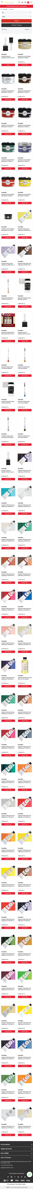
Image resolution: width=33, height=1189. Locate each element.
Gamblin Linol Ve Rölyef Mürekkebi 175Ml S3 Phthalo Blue (24, 160)
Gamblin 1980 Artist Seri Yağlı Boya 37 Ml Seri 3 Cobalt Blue (24, 1058)
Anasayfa (5, 9)
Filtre (5, 29)
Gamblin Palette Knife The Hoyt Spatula (24, 367)
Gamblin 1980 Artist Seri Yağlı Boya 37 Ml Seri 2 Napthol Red (24, 816)
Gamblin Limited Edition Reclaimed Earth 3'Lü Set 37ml (8, 333)
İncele (8, 65)
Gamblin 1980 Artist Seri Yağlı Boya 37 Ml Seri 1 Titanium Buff (24, 1127)
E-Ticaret (11, 1187)
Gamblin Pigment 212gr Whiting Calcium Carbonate (24, 298)
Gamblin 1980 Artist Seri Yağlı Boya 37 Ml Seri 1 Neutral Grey (8, 816)
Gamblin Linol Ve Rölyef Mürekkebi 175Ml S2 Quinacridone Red (7, 126)
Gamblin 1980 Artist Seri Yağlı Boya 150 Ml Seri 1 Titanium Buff (24, 643)
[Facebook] (8, 1177)
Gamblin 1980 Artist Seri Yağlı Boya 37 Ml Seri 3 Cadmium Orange (24, 1092)
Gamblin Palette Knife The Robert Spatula (7, 367)
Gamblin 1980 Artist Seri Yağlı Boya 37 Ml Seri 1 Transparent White (8, 1127)
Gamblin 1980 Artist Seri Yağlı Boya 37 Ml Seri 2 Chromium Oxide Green (8, 1092)
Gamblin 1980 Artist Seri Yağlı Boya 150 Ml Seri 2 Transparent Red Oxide (24, 574)
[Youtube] (25, 1177)
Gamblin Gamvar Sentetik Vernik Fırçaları (7, 57)
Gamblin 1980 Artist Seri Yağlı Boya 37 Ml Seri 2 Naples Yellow (8, 1023)
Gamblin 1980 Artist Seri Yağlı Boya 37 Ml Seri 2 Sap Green (8, 954)
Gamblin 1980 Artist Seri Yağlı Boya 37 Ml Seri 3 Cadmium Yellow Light (8, 885)
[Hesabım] (25, 2)
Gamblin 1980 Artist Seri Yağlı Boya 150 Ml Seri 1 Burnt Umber (24, 264)
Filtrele (16, 20)
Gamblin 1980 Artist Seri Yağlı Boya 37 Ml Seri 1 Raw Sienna (24, 954)
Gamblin (4, 54)
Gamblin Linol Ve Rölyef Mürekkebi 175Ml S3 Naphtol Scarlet (7, 195)
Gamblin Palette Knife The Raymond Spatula (7, 436)
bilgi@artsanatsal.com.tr (7, 1167)
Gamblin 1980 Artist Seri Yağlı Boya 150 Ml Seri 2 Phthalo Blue (24, 609)
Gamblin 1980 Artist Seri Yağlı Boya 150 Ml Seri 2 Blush (8, 643)
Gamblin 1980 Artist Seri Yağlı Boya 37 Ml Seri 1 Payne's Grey (24, 747)
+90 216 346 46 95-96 (7, 1165)
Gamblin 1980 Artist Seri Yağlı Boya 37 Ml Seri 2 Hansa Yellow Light (24, 850)
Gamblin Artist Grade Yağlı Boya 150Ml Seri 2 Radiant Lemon (24, 229)
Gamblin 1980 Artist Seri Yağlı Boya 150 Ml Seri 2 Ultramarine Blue (8, 678)
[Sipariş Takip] (22, 2)
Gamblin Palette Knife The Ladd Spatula (24, 436)
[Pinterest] (21, 1177)
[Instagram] (11, 1177)
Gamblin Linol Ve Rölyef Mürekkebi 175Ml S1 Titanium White (7, 91)
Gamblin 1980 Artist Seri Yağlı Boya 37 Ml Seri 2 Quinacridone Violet (8, 988)
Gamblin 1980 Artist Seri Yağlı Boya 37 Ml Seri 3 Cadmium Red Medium (8, 920)
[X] (14, 1177)
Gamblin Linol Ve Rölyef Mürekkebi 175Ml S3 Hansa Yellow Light (24, 195)
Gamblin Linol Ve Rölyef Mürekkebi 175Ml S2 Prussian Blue (24, 126)
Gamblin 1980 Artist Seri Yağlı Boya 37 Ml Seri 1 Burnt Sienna (24, 885)
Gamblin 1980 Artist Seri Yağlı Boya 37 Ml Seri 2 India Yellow (8, 850)
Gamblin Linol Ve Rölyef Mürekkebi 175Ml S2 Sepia (24, 91)
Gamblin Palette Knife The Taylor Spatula (24, 402)
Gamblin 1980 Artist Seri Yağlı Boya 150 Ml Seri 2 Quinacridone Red (8, 609)
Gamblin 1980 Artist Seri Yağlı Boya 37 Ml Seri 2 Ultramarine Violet (24, 920)
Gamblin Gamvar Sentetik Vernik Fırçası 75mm (24, 333)
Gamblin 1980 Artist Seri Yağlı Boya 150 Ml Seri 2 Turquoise (8, 505)
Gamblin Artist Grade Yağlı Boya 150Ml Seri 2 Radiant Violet (7, 264)
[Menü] (2, 2)
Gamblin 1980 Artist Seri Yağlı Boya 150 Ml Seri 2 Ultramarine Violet (24, 471)
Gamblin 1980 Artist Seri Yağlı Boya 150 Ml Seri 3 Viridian (24, 540)
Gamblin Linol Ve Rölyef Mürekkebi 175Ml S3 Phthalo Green (7, 160)
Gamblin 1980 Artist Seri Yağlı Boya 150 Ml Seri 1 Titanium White (8, 540)
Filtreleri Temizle (16, 25)
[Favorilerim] (31, 2)
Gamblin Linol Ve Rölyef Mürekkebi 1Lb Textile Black (7, 229)
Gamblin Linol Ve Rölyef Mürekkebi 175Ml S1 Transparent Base (24, 57)
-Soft (7, 1187)
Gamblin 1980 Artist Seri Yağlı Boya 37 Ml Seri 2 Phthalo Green (8, 781)
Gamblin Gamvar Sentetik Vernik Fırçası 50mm (7, 471)
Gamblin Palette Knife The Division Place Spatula (7, 298)
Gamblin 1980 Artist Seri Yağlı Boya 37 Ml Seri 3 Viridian (8, 712)
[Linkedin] (18, 1177)
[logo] (9, 2)
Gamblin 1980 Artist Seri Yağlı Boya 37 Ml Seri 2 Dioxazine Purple (8, 1058)
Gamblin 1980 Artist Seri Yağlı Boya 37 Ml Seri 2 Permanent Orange (24, 781)
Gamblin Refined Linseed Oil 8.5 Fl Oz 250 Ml (25, 678)
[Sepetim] (28, 2)
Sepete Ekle (25, 65)
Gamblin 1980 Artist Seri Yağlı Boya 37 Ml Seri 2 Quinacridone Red (8, 747)
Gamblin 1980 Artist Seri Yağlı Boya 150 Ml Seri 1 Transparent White (24, 505)
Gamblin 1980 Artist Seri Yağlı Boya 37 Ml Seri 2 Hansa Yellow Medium (24, 1023)
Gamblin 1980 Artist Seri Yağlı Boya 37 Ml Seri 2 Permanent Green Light (24, 988)
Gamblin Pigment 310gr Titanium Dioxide (7, 402)
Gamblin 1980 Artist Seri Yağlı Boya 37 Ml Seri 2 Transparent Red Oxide (24, 712)
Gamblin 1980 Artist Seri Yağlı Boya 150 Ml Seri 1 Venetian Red (8, 574)
